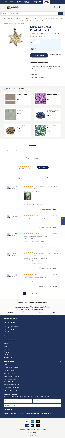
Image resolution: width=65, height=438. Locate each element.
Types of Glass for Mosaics (11, 385)
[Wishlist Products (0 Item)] (57, 7)
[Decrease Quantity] (42, 43)
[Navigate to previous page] (21, 293)
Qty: (32, 42)
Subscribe (8, 409)
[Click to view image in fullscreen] (16, 37)
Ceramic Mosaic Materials (11, 387)
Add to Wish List (56, 54)
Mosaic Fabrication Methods (12, 382)
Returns (6, 355)
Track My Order (8, 357)
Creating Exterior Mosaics (11, 390)
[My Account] (54, 7)
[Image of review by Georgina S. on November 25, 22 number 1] (27, 196)
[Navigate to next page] (43, 293)
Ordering (6, 349)
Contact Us (7, 343)
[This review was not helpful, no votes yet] (56, 209)
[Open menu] (5, 7)
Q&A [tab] (15, 150)
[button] (18, 2)
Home (5, 23)
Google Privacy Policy (31, 413)
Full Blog (6, 365)
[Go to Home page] (13, 7)
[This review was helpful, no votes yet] (54, 209)
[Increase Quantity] (42, 41)
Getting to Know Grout (10, 373)
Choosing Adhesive (9, 370)
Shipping (6, 352)
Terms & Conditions (32, 432)
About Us (6, 335)
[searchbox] (12, 178)
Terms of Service (43, 413)
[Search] (60, 13)
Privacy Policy (32, 435)
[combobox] (28, 178)
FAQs (5, 346)
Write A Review (43, 167)
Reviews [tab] (9, 150)
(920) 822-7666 (9, 322)
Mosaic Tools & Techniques (11, 376)
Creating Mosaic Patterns (11, 379)
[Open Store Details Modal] (12, 2)
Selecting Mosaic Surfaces (11, 368)
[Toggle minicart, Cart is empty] (60, 7)
